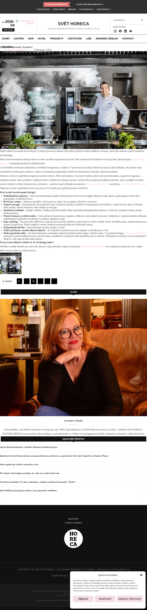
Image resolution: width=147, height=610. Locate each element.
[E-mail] (131, 31)
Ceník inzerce (59, 9)
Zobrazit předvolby (129, 599)
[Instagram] (115, 31)
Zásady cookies (88, 605)
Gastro (19, 38)
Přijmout (83, 599)
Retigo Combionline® (97, 184)
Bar (30, 38)
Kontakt (128, 38)
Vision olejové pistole (135, 233)
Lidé (88, 38)
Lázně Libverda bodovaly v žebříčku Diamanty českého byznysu (28, 447)
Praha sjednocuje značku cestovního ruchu (19, 464)
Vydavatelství (43, 9)
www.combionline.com (132, 184)
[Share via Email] (54, 281)
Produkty (56, 38)
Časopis (7, 47)
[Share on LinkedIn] (47, 281)
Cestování (75, 38)
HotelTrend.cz (103, 9)
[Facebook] (120, 31)
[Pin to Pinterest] (40, 281)
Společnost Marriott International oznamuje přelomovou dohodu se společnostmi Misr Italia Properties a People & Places (54, 456)
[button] (141, 574)
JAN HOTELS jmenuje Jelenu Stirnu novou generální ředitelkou (28, 490)
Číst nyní (8, 30)
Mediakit (72, 9)
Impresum (130, 605)
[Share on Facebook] (27, 281)
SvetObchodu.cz (86, 9)
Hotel (42, 38)
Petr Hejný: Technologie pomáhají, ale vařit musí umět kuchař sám (29, 473)
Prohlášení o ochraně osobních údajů (109, 605)
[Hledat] (142, 20)
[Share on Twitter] (33, 281)
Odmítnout (105, 599)
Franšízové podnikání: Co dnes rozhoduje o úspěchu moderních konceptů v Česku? (38, 482)
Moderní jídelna (107, 38)
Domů (5, 38)
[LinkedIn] (125, 31)
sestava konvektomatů (93, 246)
